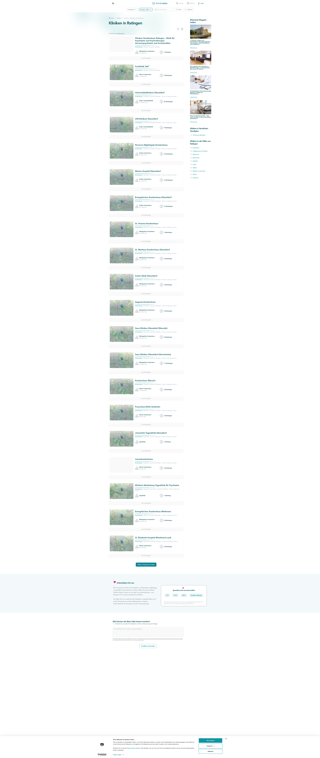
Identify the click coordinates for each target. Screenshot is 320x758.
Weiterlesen (193, 48)
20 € (183, 595)
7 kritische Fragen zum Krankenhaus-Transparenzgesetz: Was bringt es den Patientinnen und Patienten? (200, 42)
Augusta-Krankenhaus (145, 302)
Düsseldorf (196, 148)
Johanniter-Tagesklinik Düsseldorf (151, 433)
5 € (167, 595)
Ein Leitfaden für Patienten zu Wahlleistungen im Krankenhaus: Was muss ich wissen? (200, 68)
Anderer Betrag (196, 595)
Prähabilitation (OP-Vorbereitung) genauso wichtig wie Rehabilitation (200, 92)
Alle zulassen (210, 740)
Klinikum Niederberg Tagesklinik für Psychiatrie (157, 485)
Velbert (195, 168)
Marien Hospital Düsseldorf (148, 171)
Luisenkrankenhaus (144, 459)
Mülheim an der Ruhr (199, 171)
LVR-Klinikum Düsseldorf (146, 119)
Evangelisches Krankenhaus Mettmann (153, 511)
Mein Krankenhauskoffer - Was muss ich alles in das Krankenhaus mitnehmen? (200, 117)
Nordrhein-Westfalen (199, 135)
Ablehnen (210, 751)
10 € (175, 595)
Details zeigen (117, 754)
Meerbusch (196, 158)
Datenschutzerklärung (139, 640)
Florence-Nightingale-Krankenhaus (151, 145)
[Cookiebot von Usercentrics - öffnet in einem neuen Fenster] (102, 755)
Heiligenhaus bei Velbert (200, 151)
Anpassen (209, 746)
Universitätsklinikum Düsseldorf (149, 92)
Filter (180, 9)
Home (112, 18)
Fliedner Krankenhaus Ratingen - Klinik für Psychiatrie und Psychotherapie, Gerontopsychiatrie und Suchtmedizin (154, 40)
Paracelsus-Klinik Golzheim (147, 407)
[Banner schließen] (226, 738)
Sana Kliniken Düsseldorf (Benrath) (151, 328)
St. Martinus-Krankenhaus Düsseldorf (152, 249)
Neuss (194, 164)
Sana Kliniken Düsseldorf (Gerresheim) (153, 354)
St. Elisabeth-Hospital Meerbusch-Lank (153, 537)
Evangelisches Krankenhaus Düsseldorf (153, 197)
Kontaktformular (118, 640)
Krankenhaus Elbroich (145, 380)
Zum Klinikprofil (146, 58)
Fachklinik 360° (142, 66)
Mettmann (196, 154)
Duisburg (195, 178)
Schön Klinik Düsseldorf (146, 276)
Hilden (195, 174)
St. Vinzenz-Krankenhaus (146, 223)
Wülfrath (195, 161)
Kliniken (119, 18)
